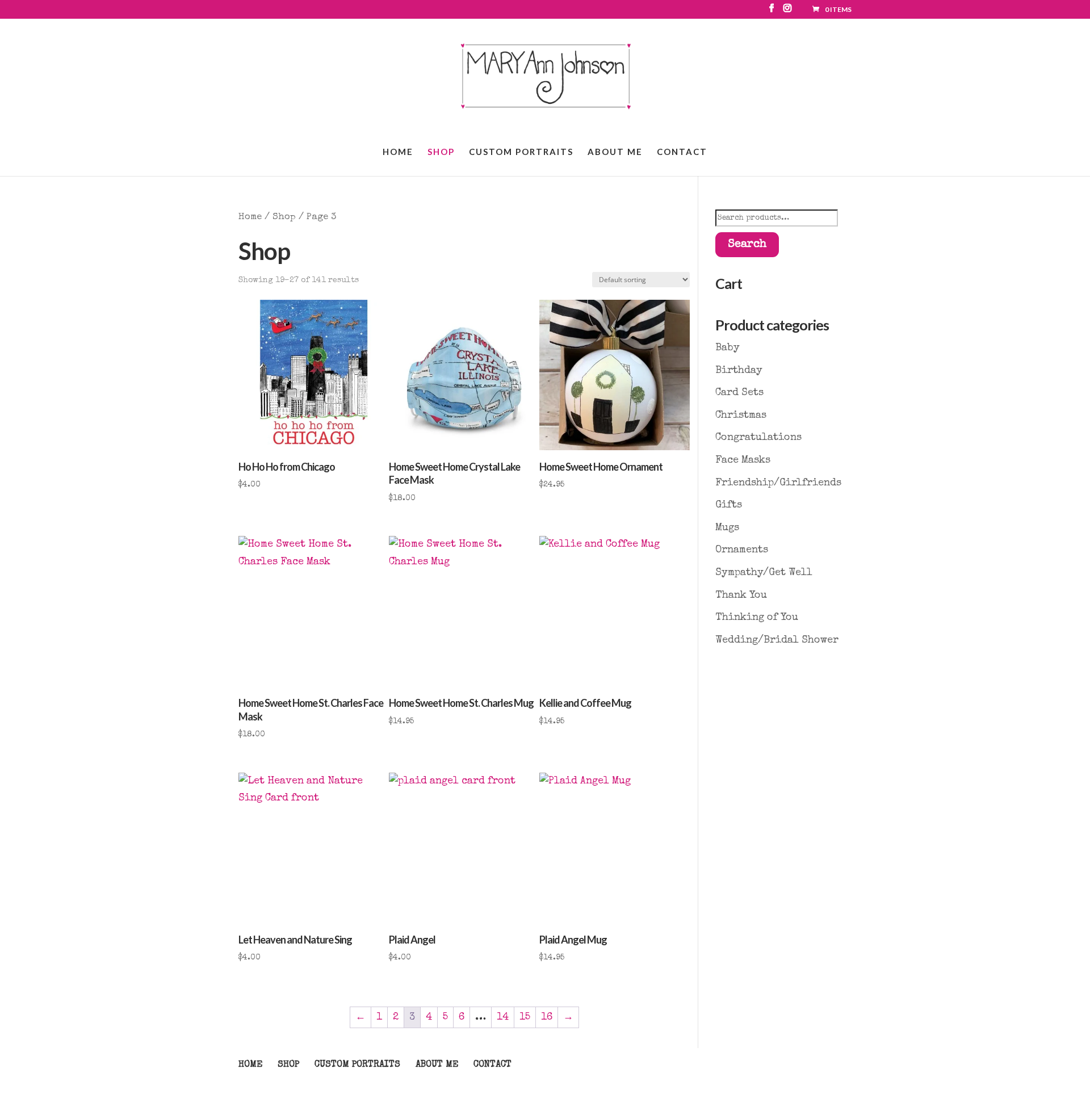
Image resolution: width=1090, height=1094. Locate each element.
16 (546, 1017)
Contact (682, 152)
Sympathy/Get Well (763, 573)
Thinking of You (756, 618)
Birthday (738, 371)
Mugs (727, 528)
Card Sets (739, 393)
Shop (441, 152)
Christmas (740, 415)
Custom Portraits (521, 152)
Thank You (741, 595)
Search (747, 244)
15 (524, 1017)
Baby (727, 348)
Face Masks (742, 460)
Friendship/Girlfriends (778, 483)
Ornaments (741, 550)
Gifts (728, 505)
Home (398, 152)
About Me (615, 152)
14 (503, 1017)
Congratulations (758, 438)
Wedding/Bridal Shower (777, 640)
